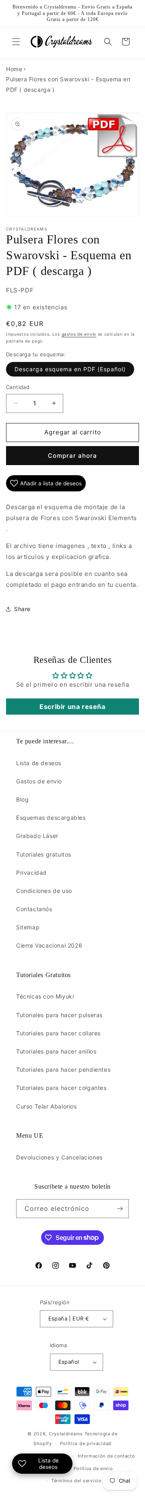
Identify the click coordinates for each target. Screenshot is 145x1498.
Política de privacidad (86, 1443)
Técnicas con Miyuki (45, 996)
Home (14, 69)
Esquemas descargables (51, 817)
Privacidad (31, 872)
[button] (16, 42)
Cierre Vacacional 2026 (49, 945)
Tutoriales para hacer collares (58, 1033)
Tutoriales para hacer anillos (56, 1051)
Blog (22, 799)
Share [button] (22, 608)
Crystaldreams (66, 1434)
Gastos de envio (39, 781)
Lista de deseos (38, 763)
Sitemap (27, 927)
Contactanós (34, 909)
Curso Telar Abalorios (46, 1106)
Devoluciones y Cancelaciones (59, 1157)
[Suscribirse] (119, 1208)
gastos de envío (79, 334)
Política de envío (93, 1468)
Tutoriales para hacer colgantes (61, 1087)
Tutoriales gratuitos (43, 854)
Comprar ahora (72, 455)
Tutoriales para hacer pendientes (63, 1069)
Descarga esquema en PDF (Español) (70, 369)
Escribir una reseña (72, 706)
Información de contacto (106, 1456)
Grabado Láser (37, 835)
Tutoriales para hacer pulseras (59, 1014)
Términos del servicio (76, 1480)
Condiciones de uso (44, 890)
